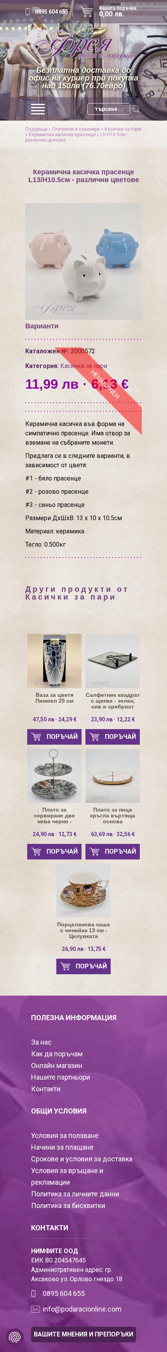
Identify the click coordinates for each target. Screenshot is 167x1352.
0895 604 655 (51, 12)
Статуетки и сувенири (76, 129)
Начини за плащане (62, 1147)
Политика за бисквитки (68, 1205)
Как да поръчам (57, 1054)
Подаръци (36, 129)
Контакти (46, 1089)
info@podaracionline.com (82, 1309)
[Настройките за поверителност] (15, 1337)
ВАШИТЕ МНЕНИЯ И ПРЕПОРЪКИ (83, 1334)
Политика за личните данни (75, 1194)
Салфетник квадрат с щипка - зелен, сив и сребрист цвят (113, 701)
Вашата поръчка (117, 12)
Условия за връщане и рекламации (67, 1176)
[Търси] (136, 109)
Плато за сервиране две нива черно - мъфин (54, 815)
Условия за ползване (65, 1135)
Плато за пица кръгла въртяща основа (112, 815)
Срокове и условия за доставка (81, 1159)
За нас (41, 1042)
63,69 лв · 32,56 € (113, 834)
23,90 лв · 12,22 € (113, 719)
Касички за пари (122, 129)
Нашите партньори (60, 1077)
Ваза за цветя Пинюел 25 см (54, 698)
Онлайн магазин (56, 1065)
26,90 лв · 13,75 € (84, 949)
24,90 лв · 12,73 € (55, 834)
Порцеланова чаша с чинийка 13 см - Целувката (83, 930)
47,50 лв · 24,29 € (55, 719)
